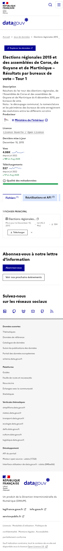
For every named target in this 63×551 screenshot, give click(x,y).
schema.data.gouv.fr (12, 358)
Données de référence (13, 337)
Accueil (6, 37)
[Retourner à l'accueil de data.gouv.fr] (15, 22)
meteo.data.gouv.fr (12, 413)
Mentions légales (26, 531)
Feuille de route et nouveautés (17, 377)
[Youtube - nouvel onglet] (33, 311)
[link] (20, 48)
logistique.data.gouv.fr (13, 440)
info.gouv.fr (36, 509)
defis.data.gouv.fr (11, 429)
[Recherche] (50, 4)
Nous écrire (8, 383)
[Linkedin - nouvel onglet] (4, 311)
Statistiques (8, 394)
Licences (7, 525)
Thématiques (9, 331)
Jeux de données (22, 37)
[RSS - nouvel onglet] (51, 311)
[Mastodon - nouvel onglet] (14, 311)
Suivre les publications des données (20, 348)
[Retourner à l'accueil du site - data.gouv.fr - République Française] (36, 483)
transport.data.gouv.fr (13, 418)
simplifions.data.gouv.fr (14, 407)
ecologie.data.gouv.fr (13, 423)
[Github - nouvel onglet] (42, 311)
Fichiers (12, 198)
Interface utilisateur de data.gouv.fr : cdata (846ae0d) (29, 464)
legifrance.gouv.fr (13, 509)
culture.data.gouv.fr (12, 434)
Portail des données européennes (19, 353)
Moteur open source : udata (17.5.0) (19, 458)
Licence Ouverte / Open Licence (23, 132)
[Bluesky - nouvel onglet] (23, 311)
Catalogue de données (14, 342)
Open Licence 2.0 (36, 546)
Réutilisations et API (40, 197)
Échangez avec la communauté (18, 388)
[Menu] (59, 4)
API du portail (9, 453)
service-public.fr (12, 516)
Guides (6, 372)
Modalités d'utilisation (23, 525)
